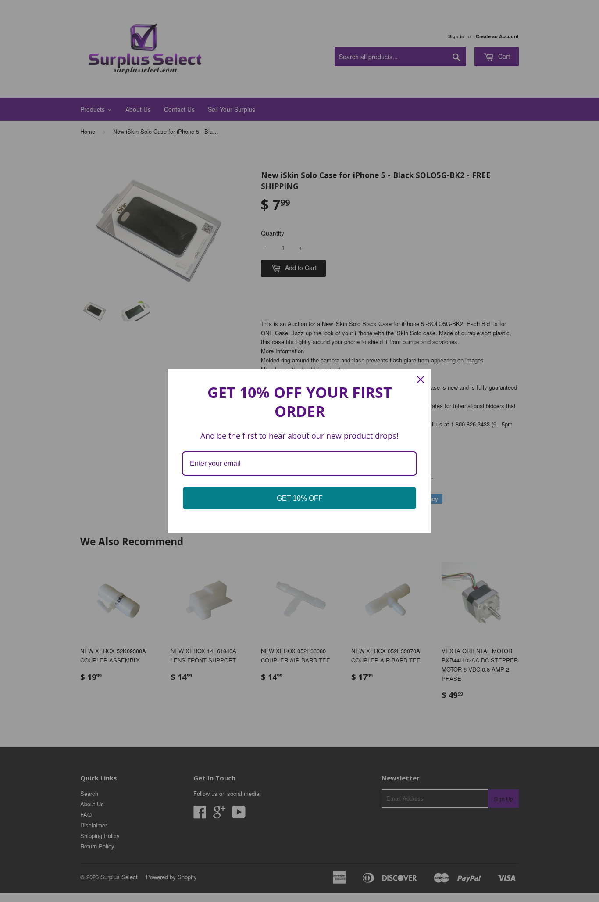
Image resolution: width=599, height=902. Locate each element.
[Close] (420, 379)
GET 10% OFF (300, 498)
